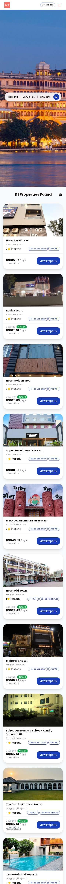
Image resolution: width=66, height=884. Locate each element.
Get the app (47, 4)
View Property (48, 261)
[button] (33, 220)
